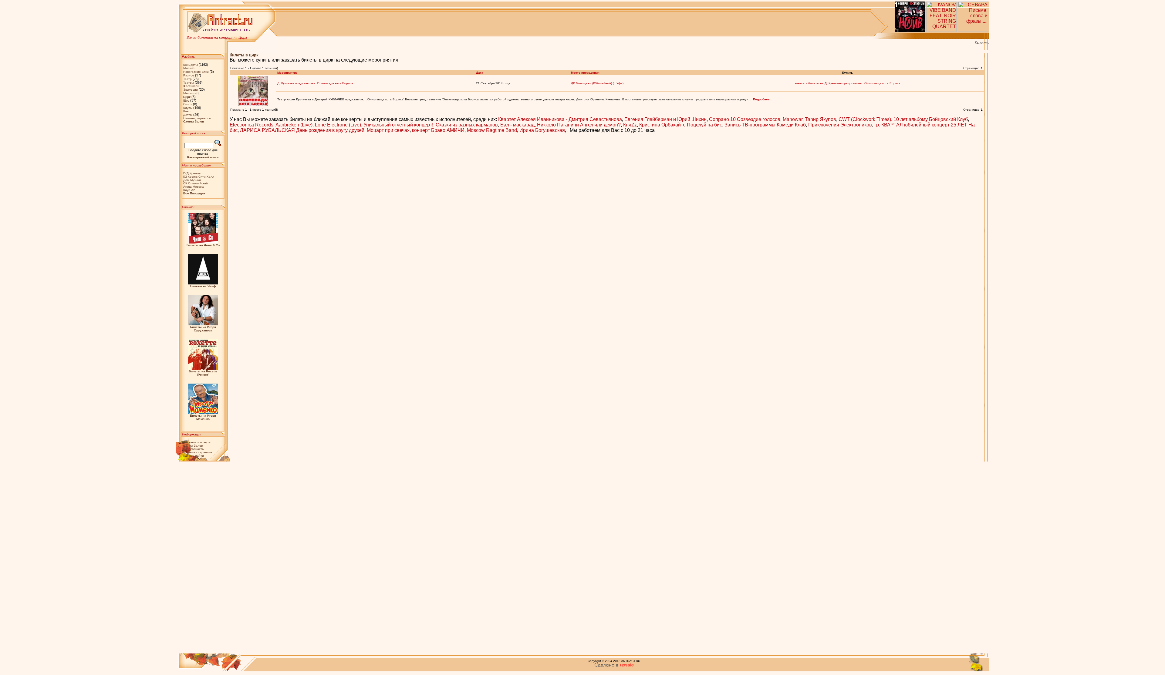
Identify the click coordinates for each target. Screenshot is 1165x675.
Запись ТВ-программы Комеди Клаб (765, 124)
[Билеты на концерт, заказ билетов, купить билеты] (220, 31)
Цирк (242, 37)
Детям (187, 114)
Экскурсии (190, 89)
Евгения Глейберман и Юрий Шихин (665, 119)
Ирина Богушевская (542, 130)
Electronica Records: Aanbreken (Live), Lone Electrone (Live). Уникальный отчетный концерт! (331, 124)
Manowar (792, 119)
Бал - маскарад (517, 124)
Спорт (187, 104)
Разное (188, 75)
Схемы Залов (193, 445)
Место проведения (585, 72)
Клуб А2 (189, 190)
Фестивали (191, 86)
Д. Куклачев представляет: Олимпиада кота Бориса (315, 83)
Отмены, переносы (197, 118)
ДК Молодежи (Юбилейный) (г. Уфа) (597, 83)
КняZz (630, 124)
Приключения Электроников (840, 124)
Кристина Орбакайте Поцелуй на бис (680, 124)
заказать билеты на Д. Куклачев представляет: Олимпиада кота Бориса (847, 83)
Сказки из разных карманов (467, 124)
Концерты (190, 64)
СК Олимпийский (195, 183)
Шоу (186, 100)
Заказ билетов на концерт (211, 37)
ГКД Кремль (192, 173)
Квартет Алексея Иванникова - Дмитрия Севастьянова (560, 119)
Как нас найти (193, 455)
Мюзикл (188, 68)
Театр (187, 79)
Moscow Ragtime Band (492, 130)
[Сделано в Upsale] (614, 666)
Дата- (480, 72)
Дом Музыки (192, 180)
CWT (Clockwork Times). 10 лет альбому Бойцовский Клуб (903, 119)
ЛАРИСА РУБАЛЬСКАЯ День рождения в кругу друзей (302, 130)
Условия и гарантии (197, 452)
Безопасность (193, 449)
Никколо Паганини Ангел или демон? (579, 124)
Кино (187, 111)
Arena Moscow (193, 186)
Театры (188, 82)
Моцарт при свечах (388, 130)
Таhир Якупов (820, 119)
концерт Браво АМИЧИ (438, 130)
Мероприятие (287, 72)
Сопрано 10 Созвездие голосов (744, 119)
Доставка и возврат (197, 442)
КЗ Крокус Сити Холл (198, 176)
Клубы (187, 107)
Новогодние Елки (196, 71)
